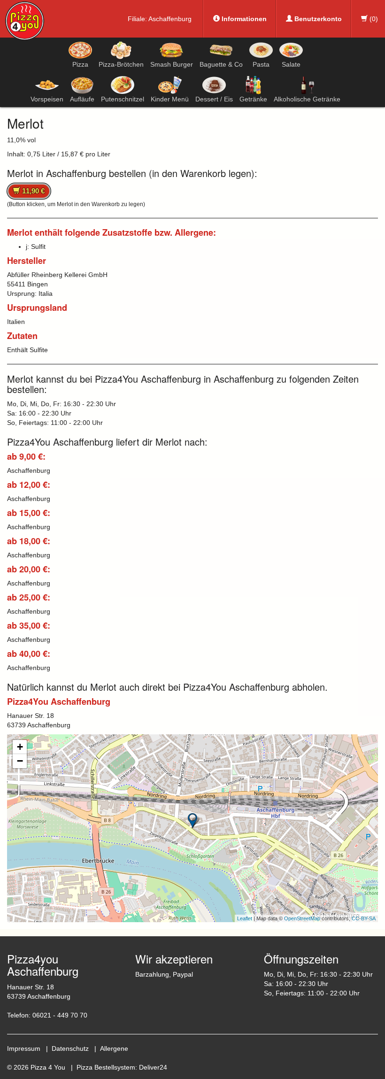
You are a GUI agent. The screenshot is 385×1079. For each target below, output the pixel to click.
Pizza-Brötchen (121, 64)
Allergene (114, 1048)
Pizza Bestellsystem (106, 1067)
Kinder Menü (170, 99)
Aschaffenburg (170, 19)
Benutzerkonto (317, 19)
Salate (291, 64)
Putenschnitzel (122, 99)
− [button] (20, 761)
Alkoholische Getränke (307, 99)
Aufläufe (82, 99)
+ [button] (20, 747)
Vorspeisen (47, 99)
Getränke (253, 99)
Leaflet (244, 918)
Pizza (80, 64)
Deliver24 (153, 1067)
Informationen (243, 19)
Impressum (23, 1048)
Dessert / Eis (214, 99)
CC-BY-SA (364, 918)
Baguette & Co (221, 64)
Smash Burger (171, 64)
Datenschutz (70, 1048)
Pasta (261, 64)
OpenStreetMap (302, 918)
